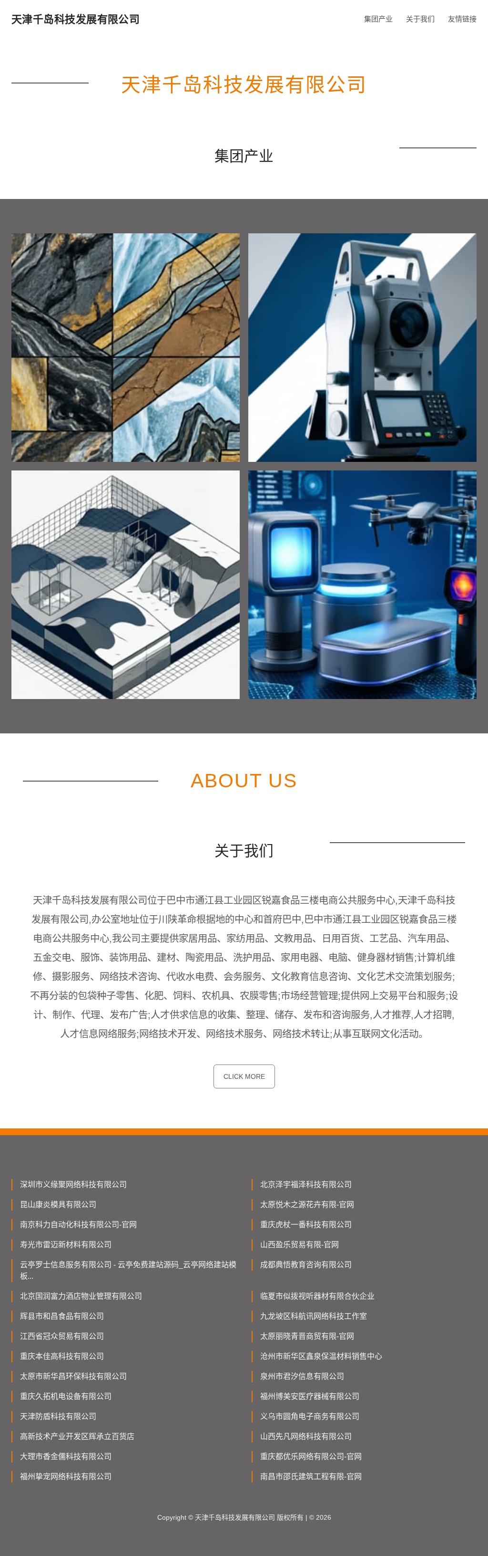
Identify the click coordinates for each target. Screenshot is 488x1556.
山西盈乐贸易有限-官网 (299, 1245)
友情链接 (462, 19)
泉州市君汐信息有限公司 (302, 1376)
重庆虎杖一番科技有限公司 (306, 1225)
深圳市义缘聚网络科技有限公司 (73, 1184)
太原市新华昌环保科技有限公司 (73, 1376)
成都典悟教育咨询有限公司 (306, 1265)
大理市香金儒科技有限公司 (66, 1456)
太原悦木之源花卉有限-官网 (307, 1205)
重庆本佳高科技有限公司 (62, 1356)
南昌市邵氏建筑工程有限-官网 (311, 1476)
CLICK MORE (244, 1076)
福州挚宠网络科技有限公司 (66, 1476)
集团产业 (378, 19)
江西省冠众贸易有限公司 (62, 1336)
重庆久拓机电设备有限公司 (66, 1396)
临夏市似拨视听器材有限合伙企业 (317, 1296)
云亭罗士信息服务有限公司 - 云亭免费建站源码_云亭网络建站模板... (128, 1270)
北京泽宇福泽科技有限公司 (306, 1184)
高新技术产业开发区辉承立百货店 (77, 1436)
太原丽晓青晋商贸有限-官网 (307, 1336)
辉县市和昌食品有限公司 (62, 1316)
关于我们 (420, 19)
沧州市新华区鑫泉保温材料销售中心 (321, 1356)
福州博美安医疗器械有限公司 (309, 1396)
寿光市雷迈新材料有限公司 (66, 1245)
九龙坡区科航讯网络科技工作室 (313, 1316)
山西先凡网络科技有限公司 (306, 1436)
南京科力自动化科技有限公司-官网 (78, 1225)
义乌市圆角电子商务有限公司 (309, 1416)
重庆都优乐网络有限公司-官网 (311, 1456)
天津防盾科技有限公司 (58, 1416)
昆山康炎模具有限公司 (58, 1205)
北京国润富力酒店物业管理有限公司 (81, 1296)
